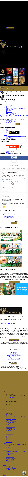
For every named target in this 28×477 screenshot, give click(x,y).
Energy (4, 431)
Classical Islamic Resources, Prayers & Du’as (15, 143)
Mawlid (7, 473)
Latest (7, 108)
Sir (6, 129)
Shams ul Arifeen (9, 423)
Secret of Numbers (10, 446)
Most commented (9, 109)
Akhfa (7, 132)
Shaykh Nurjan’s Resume (11, 469)
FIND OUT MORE (14, 340)
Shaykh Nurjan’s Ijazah (11, 468)
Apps (7, 452)
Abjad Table (8, 137)
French (7, 155)
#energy (23, 178)
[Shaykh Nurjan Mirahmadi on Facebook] (14, 160)
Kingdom (5, 415)
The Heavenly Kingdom (11, 419)
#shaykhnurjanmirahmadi (7, 178)
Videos (4, 449)
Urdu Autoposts (9, 461)
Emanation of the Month (11, 458)
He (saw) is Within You (11, 113)
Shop (4, 474)
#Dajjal (6, 179)
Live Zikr (8, 455)
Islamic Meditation (10, 102)
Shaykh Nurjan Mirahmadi (13, 164)
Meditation (5, 409)
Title (7, 113)
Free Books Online (10, 457)
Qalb (7, 436)
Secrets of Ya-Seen (10, 114)
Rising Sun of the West (11, 429)
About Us (8, 466)
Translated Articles (10, 460)
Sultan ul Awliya (9, 467)
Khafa (7, 131)
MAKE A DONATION (14, 282)
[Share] (15, 157)
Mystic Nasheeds (9, 453)
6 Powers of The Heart (10, 435)
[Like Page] (12, 157)
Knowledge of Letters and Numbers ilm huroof (16, 444)
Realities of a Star (9, 125)
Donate (4, 475)
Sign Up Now (14, 223)
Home (1, 91)
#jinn (3, 179)
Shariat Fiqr (14, 352)
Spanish (7, 154)
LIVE (1, 40)
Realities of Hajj (9, 428)
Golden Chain (9, 470)
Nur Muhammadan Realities (9, 214)
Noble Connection (10, 104)
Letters (5, 135)
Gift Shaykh (18, 84)
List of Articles (9, 116)
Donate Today (10, 84)
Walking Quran (9, 420)
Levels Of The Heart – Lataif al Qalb (13, 432)
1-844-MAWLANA (5, 323)
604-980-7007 (3, 322)
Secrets (5, 117)
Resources (5, 450)
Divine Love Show (10, 151)
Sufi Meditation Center (8, 216)
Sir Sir (7, 130)
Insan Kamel (8, 122)
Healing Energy (9, 105)
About (4, 465)
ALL (1, 115)
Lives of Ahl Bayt (7, 213)
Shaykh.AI (8, 454)
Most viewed (8, 110)
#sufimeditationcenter (17, 178)
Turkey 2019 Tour (9, 472)
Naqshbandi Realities (10, 427)
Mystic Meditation (14, 356)
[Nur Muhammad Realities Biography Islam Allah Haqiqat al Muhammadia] (14, 52)
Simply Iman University (8, 217)
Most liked (8, 111)
